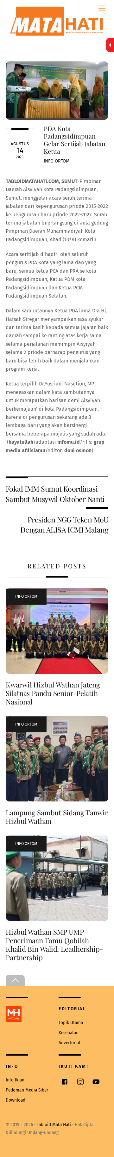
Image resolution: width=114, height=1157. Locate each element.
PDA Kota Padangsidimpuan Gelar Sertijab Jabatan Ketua (74, 139)
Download (15, 1100)
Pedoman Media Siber (27, 1090)
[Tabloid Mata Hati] (57, 29)
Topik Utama (71, 1022)
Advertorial (69, 1043)
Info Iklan (15, 1080)
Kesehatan (69, 1032)
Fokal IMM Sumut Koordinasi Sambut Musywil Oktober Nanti (55, 494)
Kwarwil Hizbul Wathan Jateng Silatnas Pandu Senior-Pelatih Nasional (53, 693)
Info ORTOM (56, 161)
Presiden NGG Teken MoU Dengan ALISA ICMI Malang (64, 524)
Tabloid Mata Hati (54, 1124)
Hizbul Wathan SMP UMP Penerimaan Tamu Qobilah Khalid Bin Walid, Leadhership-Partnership (54, 944)
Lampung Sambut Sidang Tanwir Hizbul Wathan (57, 817)
